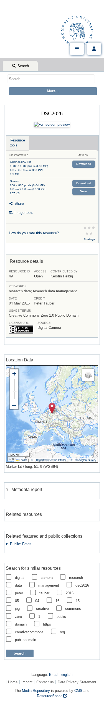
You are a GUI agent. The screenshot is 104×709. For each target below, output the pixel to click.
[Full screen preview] (52, 124)
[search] (51, 78)
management (48, 585)
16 (57, 601)
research (76, 578)
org (62, 632)
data (18, 585)
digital (19, 578)
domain (21, 624)
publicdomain (25, 640)
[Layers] (88, 375)
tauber (44, 593)
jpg (17, 608)
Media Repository (36, 691)
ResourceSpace (49, 696)
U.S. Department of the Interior (48, 460)
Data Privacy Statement (77, 682)
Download (83, 164)
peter (19, 593)
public (61, 617)
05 (17, 601)
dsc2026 (82, 585)
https (47, 624)
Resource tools (17, 142)
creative (42, 608)
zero (18, 617)
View (83, 191)
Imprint (26, 682)
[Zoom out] (14, 405)
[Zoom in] (14, 373)
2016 (69, 593)
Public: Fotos (19, 544)
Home (12, 682)
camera (47, 578)
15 (78, 601)
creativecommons (29, 632)
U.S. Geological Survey (82, 460)
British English (60, 675)
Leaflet (23, 460)
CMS (78, 691)
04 (37, 601)
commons (73, 608)
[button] (52, 408)
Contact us (45, 682)
